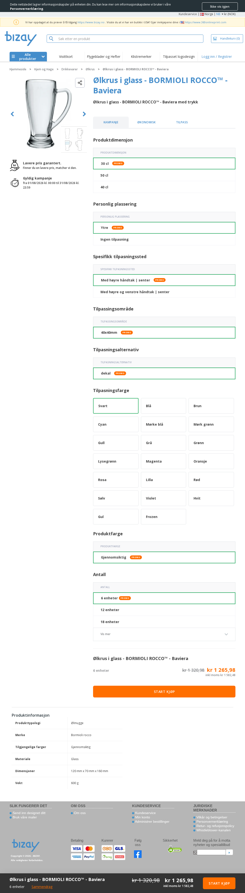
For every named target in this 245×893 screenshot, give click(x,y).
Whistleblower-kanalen (213, 830)
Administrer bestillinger (151, 821)
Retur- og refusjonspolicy (214, 826)
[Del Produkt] (80, 83)
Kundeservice (188, 14)
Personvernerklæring (211, 821)
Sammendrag (42, 886)
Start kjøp (164, 691)
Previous (12, 114)
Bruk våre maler (24, 817)
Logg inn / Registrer (216, 56)
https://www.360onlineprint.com (205, 22)
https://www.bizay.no (91, 22)
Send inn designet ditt (28, 813)
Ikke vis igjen (219, 6)
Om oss (79, 813)
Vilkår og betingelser (211, 817)
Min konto (142, 817)
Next (84, 114)
